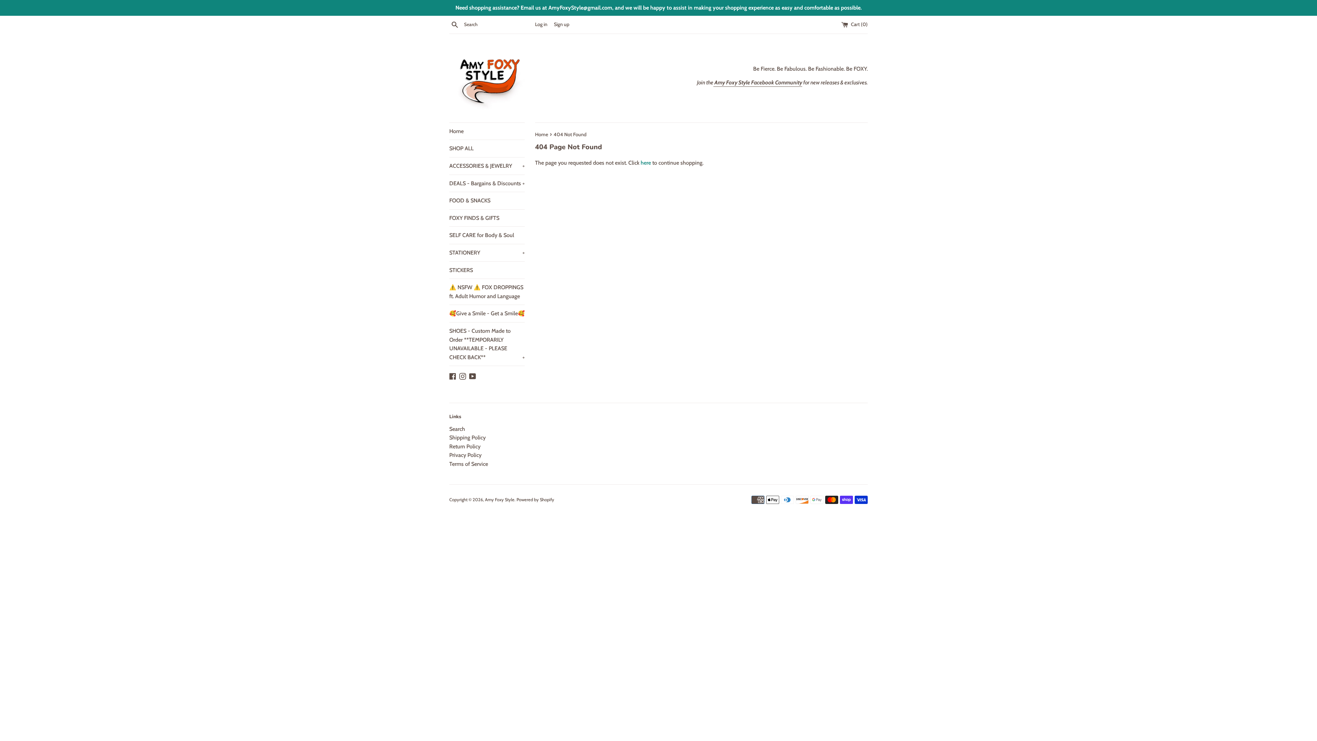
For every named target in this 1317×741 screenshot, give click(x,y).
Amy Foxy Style (499, 499)
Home (456, 131)
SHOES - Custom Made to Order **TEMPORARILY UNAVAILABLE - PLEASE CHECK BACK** (487, 344)
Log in (541, 24)
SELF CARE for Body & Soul (481, 235)
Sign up (561, 24)
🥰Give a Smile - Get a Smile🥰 (487, 313)
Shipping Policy (467, 437)
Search (457, 429)
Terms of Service (468, 464)
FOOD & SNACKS (469, 200)
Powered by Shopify (535, 499)
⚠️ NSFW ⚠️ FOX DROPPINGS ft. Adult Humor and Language (486, 291)
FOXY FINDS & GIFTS (474, 218)
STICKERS (461, 270)
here (646, 163)
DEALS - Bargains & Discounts (487, 183)
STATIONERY (487, 252)
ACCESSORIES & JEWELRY (487, 166)
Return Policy (464, 446)
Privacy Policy (465, 455)
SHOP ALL (461, 148)
